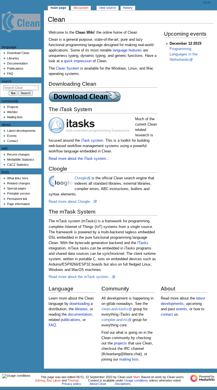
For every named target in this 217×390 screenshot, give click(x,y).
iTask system (92, 141)
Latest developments (21, 130)
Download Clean (18, 53)
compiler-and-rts (114, 320)
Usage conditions (136, 380)
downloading (80, 304)
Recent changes (18, 154)
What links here (17, 178)
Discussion (80, 7)
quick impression (78, 61)
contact (167, 314)
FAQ (52, 325)
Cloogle (81, 178)
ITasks (142, 243)
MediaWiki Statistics (20, 159)
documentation (80, 314)
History (128, 7)
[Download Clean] (85, 96)
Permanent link (17, 199)
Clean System (67, 68)
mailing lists (129, 359)
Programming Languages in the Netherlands (184, 54)
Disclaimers (123, 383)
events (181, 309)
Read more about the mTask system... (80, 277)
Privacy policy (71, 383)
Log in (207, 2)
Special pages (16, 188)
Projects (12, 107)
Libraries (13, 58)
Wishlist (12, 112)
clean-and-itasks (114, 309)
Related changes (18, 183)
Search (6, 81)
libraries (81, 309)
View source (107, 7)
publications (70, 320)
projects (120, 343)
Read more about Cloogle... (71, 202)
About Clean (98, 383)
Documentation (17, 63)
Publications (15, 68)
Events (12, 135)
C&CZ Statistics (18, 164)
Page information (18, 204)
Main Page (58, 7)
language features (127, 50)
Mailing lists (15, 117)
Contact (12, 141)
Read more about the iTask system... (79, 159)
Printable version (18, 193)
